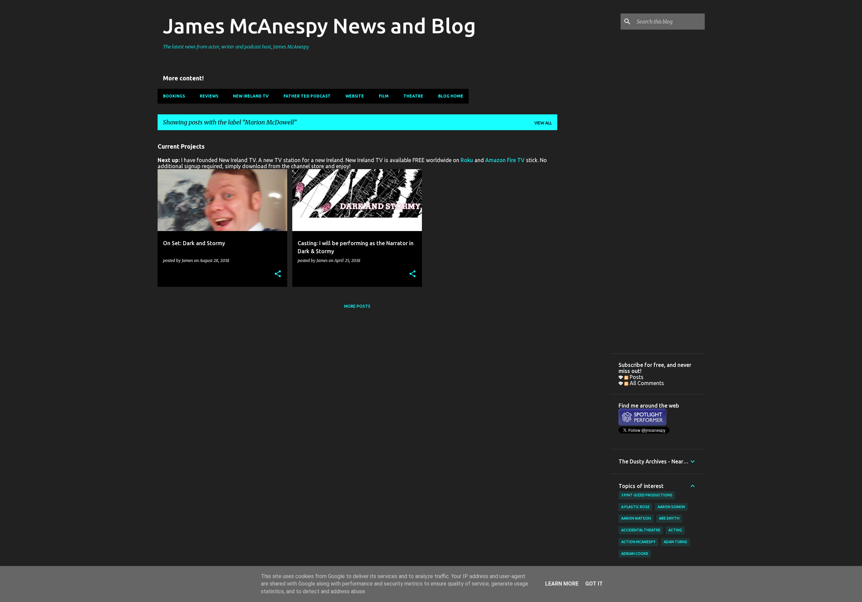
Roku (467, 160)
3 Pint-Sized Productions (646, 495)
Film (384, 96)
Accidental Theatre (640, 530)
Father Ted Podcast (307, 96)
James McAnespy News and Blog (319, 25)
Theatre (413, 96)
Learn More (561, 583)
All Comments (646, 383)
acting (675, 530)
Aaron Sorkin (671, 507)
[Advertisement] (583, 236)
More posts (357, 306)
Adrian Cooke (634, 554)
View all (543, 123)
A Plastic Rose (635, 507)
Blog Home (450, 96)
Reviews (209, 96)
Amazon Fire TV (505, 160)
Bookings (174, 96)
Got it (594, 583)
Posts (635, 377)
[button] (278, 274)
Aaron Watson (636, 518)
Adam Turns (675, 542)
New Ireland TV (251, 96)
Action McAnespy (638, 542)
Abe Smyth (669, 518)
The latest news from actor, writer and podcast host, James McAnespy (236, 47)
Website (354, 96)
